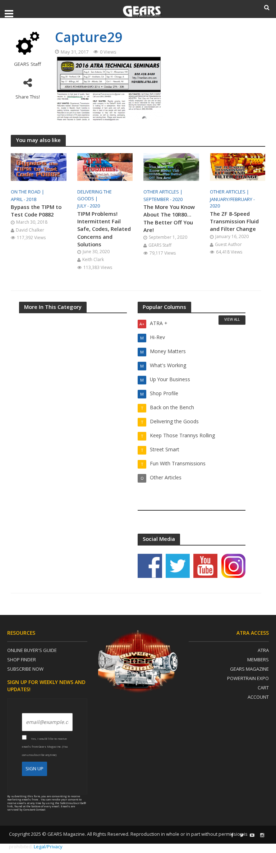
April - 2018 (23, 199)
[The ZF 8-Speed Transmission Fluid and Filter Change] (238, 166)
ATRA (263, 650)
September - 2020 (163, 199)
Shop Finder (21, 659)
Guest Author (228, 244)
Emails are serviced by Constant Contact (41, 807)
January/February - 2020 (232, 202)
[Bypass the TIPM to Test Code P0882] (38, 166)
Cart (263, 687)
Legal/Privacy (48, 846)
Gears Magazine (249, 669)
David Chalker (30, 230)
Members (258, 659)
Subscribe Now (25, 669)
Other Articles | (163, 191)
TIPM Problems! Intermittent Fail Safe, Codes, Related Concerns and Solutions (104, 229)
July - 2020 (88, 205)
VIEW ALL (232, 319)
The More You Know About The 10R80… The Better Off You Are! (169, 218)
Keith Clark (93, 259)
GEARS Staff (27, 64)
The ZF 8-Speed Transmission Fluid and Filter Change (234, 221)
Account (258, 697)
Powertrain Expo (248, 678)
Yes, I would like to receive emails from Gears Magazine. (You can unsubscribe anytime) (45, 747)
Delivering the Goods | (94, 195)
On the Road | (28, 191)
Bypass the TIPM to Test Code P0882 (36, 210)
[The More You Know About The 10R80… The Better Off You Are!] (171, 166)
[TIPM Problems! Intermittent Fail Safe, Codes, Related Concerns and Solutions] (105, 166)
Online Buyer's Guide (32, 650)
